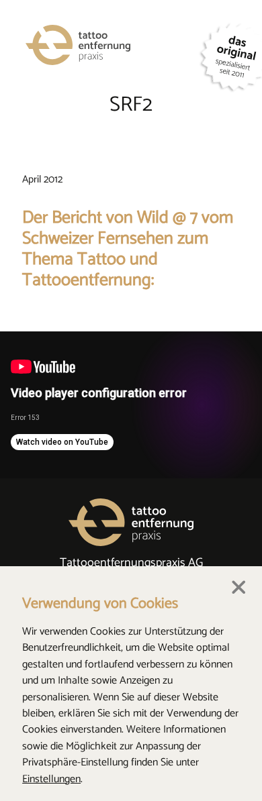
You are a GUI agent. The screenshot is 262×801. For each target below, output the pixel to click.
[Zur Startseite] (131, 527)
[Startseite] (104, 47)
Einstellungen (51, 779)
